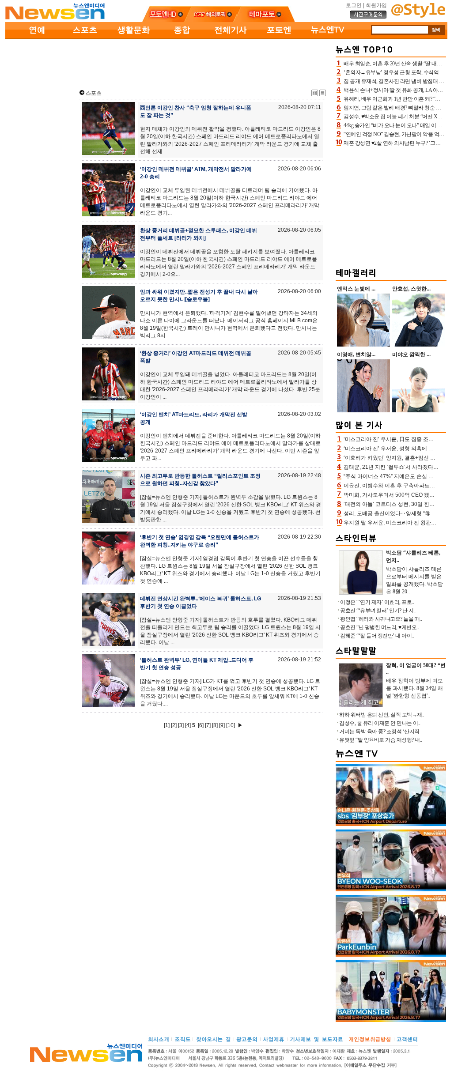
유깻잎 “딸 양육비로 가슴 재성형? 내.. (380, 740)
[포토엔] (279, 37)
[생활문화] (133, 37)
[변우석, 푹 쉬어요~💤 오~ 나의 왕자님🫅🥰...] (391, 889)
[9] (222, 725)
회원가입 (376, 5)
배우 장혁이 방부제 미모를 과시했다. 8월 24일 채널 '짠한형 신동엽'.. (414, 688)
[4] (188, 725)
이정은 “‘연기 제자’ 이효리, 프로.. (377, 602)
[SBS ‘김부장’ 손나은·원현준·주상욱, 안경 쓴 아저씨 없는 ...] (391, 824)
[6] (201, 725)
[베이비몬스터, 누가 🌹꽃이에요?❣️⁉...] (391, 1020)
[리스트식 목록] (322, 94)
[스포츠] (85, 37)
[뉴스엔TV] (328, 37)
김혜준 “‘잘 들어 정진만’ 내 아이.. (377, 636)
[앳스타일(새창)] (418, 16)
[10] (230, 725)
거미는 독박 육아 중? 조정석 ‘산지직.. (380, 731)
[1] (167, 725)
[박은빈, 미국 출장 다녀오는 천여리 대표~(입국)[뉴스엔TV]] (391, 955)
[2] (174, 725)
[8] (215, 725)
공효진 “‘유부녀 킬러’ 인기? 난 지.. (378, 610)
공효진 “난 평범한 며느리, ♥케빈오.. (379, 627)
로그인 (354, 5)
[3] (181, 725)
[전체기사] (231, 37)
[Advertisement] (168, 62)
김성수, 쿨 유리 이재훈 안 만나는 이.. (379, 723)
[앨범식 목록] (314, 94)
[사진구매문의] (368, 17)
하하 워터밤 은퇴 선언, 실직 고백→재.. (381, 715)
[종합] (182, 37)
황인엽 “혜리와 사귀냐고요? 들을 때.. (381, 619)
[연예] (36, 37)
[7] (208, 725)
